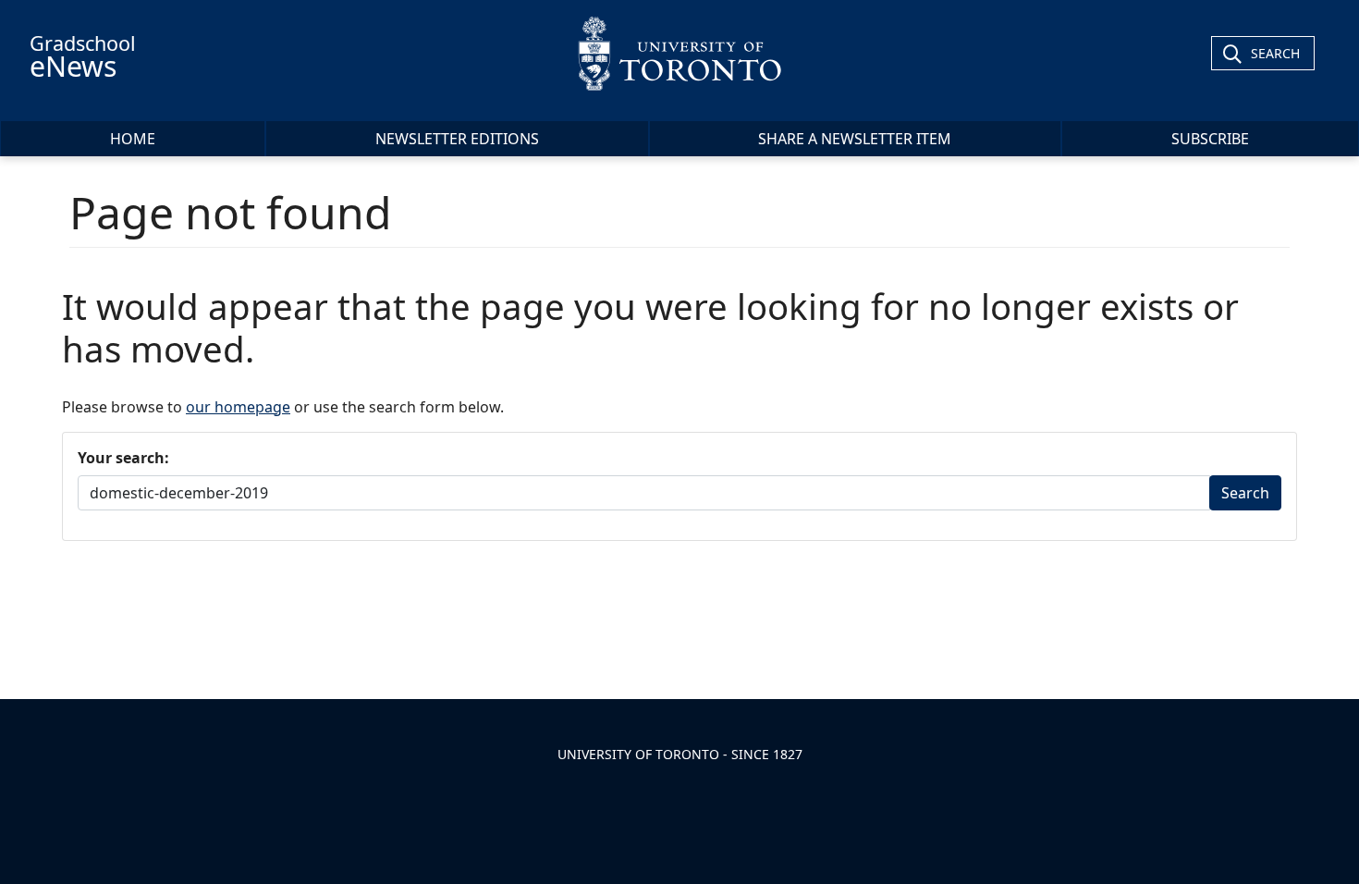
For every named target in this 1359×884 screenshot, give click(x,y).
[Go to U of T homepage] (680, 53)
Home (132, 139)
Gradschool (83, 57)
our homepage (238, 407)
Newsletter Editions (457, 139)
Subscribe (1210, 139)
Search (1275, 53)
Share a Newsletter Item (854, 139)
